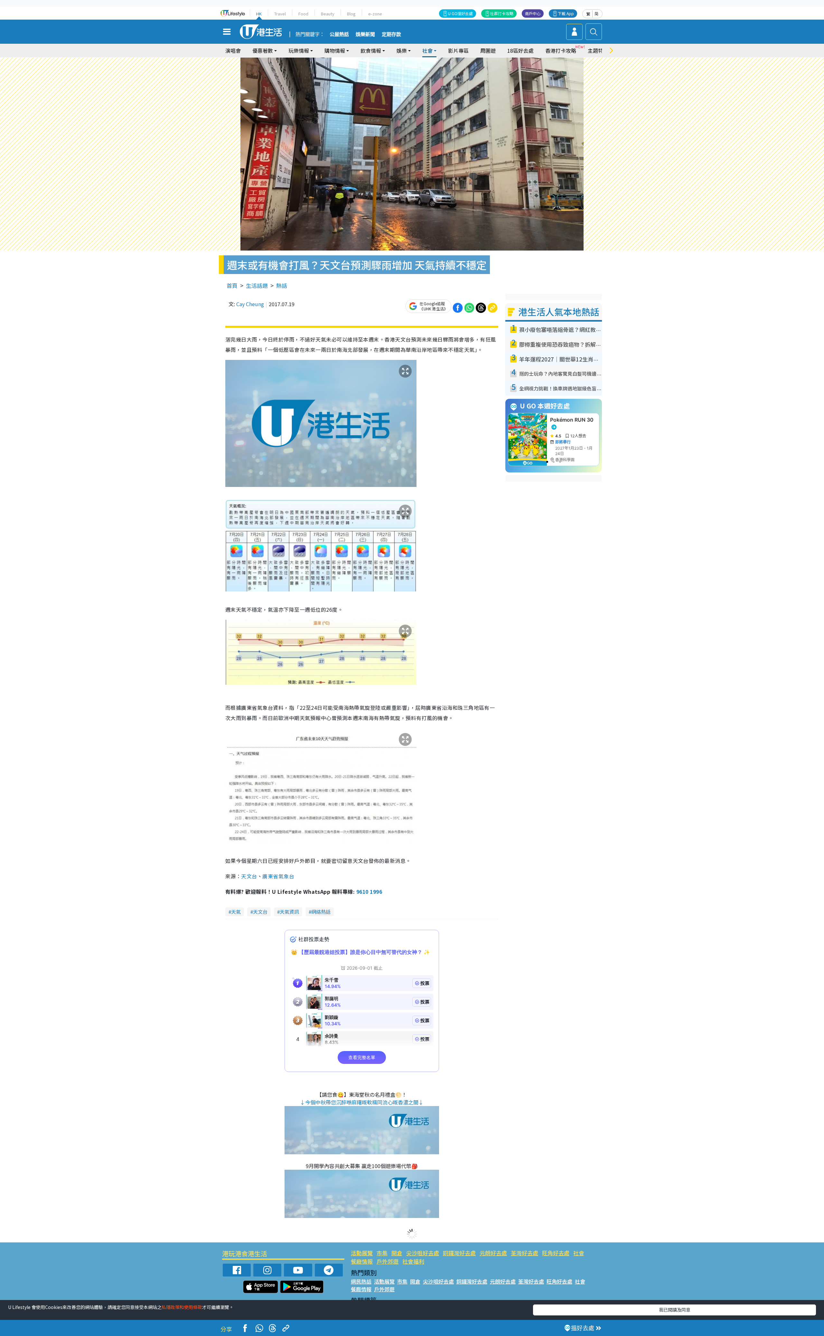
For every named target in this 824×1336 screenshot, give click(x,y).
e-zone (375, 14)
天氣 (236, 911)
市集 (382, 1253)
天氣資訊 (289, 911)
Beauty (327, 14)
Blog (351, 14)
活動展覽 (362, 1253)
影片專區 (458, 50)
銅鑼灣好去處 (459, 1253)
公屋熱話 (339, 34)
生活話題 (257, 285)
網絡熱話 (321, 911)
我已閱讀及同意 (674, 1309)
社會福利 (413, 1261)
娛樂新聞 (365, 34)
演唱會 (233, 50)
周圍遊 (488, 50)
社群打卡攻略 (501, 13)
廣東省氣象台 (278, 876)
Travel (280, 14)
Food (303, 14)
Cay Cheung (250, 304)
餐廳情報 (362, 1261)
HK (259, 14)
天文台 (249, 876)
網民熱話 (361, 1281)
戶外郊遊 (387, 1261)
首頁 (232, 285)
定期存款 (391, 34)
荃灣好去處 (524, 1253)
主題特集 (598, 50)
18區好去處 (520, 50)
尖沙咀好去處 (422, 1253)
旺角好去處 (555, 1253)
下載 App (566, 13)
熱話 (281, 285)
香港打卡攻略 (560, 50)
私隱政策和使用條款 (182, 1307)
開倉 (396, 1253)
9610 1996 (369, 891)
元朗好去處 (493, 1253)
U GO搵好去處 (460, 13)
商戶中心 (532, 13)
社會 (578, 1253)
